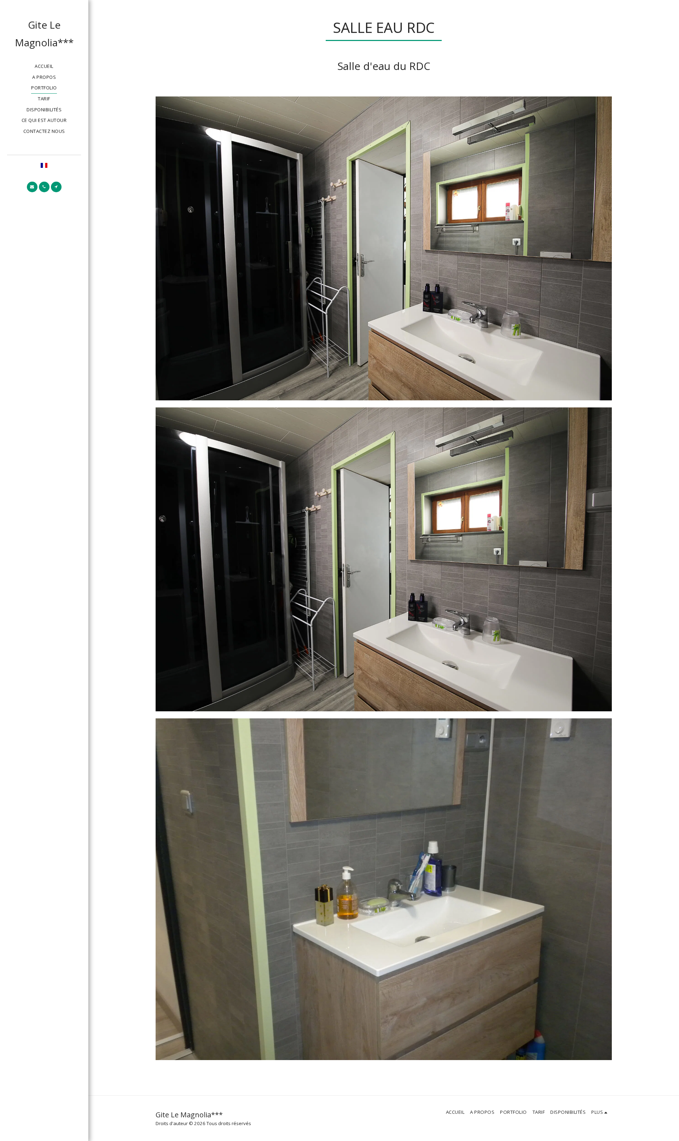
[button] (32, 187)
